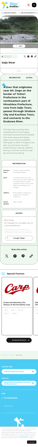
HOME (17, 50)
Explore (23, 50)
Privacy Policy (24, 435)
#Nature (19, 70)
